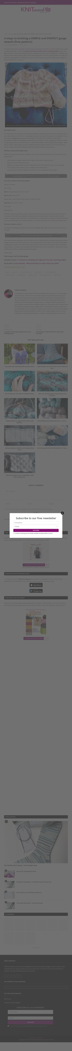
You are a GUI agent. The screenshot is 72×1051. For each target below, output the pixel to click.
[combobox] (36, 526)
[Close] (62, 513)
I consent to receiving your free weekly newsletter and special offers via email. (34, 533)
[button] (56, 527)
